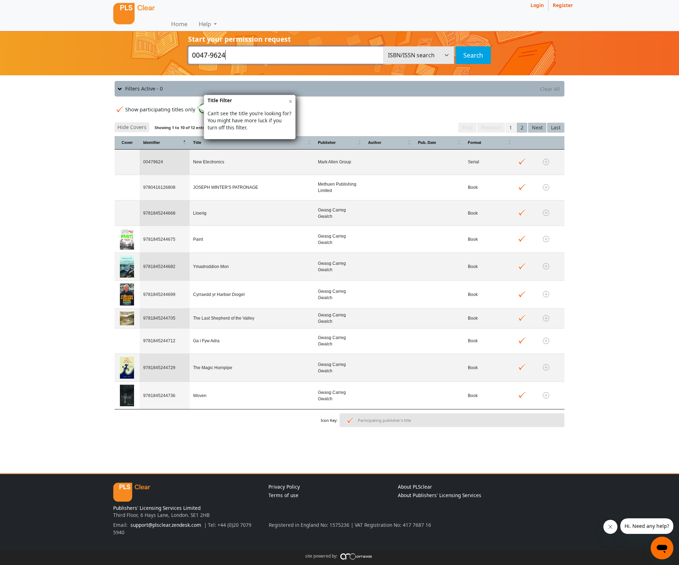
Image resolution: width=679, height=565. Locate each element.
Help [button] (206, 24)
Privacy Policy (284, 486)
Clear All (550, 89)
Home (179, 24)
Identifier (151, 142)
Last (556, 127)
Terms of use (283, 495)
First (467, 127)
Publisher (327, 142)
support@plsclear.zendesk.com (165, 525)
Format (474, 142)
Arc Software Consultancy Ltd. (356, 557)
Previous (491, 127)
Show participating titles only (160, 109)
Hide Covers (131, 127)
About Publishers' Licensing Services (439, 495)
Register (563, 5)
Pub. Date (427, 142)
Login (537, 5)
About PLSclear (415, 486)
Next (537, 127)
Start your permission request (239, 39)
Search (473, 55)
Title (197, 142)
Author (374, 142)
